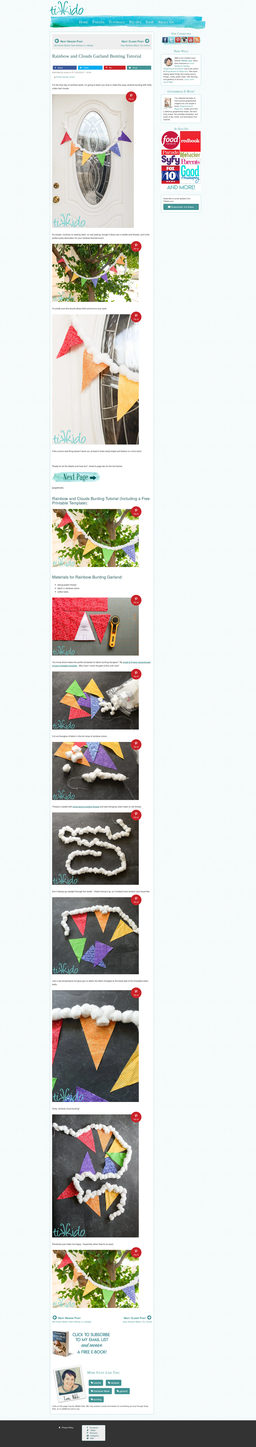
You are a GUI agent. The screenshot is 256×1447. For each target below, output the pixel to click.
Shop (149, 22)
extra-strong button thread (86, 806)
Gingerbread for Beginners (176, 71)
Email (134, 67)
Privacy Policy (67, 1427)
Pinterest (93, 1433)
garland (123, 1391)
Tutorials (117, 22)
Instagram (94, 1435)
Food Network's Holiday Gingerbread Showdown (178, 66)
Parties (98, 22)
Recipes (135, 22)
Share (60, 67)
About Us (166, 22)
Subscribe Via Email (182, 206)
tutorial (97, 1382)
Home (83, 22)
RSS (91, 1438)
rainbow (114, 1382)
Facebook (93, 1427)
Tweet (86, 67)
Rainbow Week (101, 1391)
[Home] (67, 8)
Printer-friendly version (65, 77)
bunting (97, 1399)
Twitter (93, 1430)
